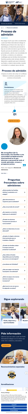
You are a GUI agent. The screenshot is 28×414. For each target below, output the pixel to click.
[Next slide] (26, 373)
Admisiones (5, 27)
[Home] (14, 2)
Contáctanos (6, 345)
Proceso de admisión (6, 23)
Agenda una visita (14, 121)
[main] (14, 209)
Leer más (3, 173)
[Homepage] (2, 27)
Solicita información (20, 23)
